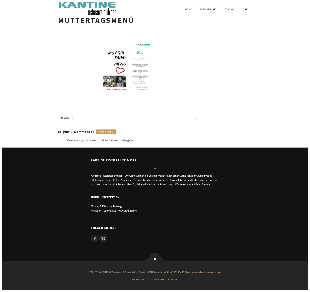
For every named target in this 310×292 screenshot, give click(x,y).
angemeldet (85, 140)
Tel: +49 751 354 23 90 (177, 272)
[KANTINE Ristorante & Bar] (102, 9)
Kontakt (229, 9)
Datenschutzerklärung (164, 279)
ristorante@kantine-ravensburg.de (205, 272)
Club (245, 9)
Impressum (138, 279)
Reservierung (208, 9)
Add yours (106, 132)
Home (188, 9)
